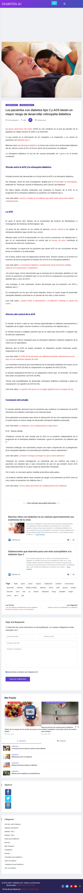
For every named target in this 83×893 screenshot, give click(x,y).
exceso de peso (59, 240)
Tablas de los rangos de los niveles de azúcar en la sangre (23, 730)
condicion (58, 583)
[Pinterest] (71, 886)
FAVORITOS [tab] (22, 741)
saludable (62, 591)
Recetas (7, 853)
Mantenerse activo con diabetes (22, 757)
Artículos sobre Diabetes (13, 824)
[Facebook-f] (62, 886)
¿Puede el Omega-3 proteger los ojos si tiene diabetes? (42, 456)
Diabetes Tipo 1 (10, 831)
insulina (73, 587)
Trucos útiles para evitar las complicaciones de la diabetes (43, 486)
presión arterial (57, 229)
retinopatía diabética (28, 145)
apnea (23, 583)
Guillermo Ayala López (30, 889)
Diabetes (20, 587)
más (24, 591)
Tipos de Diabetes (10, 861)
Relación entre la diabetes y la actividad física (26, 773)
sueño (9, 595)
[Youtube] (75, 886)
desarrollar (10, 587)
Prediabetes (8, 850)
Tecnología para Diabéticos (55, 703)
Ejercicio (15, 746)
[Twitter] (67, 886)
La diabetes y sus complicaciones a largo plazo (38, 426)
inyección (10, 591)
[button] (79, 728)
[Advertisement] (41, 23)
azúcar (30, 583)
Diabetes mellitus (31, 587)
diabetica (43, 587)
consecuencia (69, 583)
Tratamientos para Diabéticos (14, 864)
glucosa (65, 587)
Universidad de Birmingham (65, 182)
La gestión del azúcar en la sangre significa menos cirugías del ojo (46, 389)
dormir (51, 587)
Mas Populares (14, 703)
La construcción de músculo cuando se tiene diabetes (29, 749)
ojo (29, 591)
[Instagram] (79, 886)
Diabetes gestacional (11, 828)
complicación (48, 583)
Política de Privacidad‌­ (26, 885)
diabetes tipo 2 (23, 140)
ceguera (62, 154)
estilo (58, 587)
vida (22, 595)
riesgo (54, 591)
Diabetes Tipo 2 (12, 105)
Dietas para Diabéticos (12, 839)
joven (17, 591)
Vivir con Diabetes (27, 105)
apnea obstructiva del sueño (20, 129)
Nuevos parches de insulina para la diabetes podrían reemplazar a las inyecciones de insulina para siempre (59, 729)
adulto (16, 583)
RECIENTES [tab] (62, 741)
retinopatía (45, 591)
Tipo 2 (16, 595)
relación (36, 591)
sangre (70, 591)
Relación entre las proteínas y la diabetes (24, 765)
